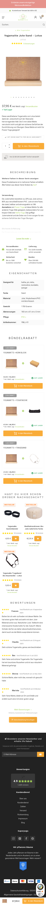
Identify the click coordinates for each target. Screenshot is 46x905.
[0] (40, 17)
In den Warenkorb (30, 146)
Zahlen (23, 806)
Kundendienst (23, 803)
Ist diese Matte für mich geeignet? (24, 137)
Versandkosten (31, 106)
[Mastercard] (23, 881)
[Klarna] (15, 881)
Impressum (23, 819)
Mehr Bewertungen (22, 710)
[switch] (40, 894)
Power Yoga (19, 207)
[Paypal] (7, 881)
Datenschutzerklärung (19, 891)
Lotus (23, 40)
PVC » (23, 317)
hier (34, 185)
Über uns (23, 799)
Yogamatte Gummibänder (12, 527)
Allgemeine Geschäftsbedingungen (18, 895)
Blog (23, 823)
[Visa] (31, 881)
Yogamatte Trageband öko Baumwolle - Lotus (12, 574)
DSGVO (33, 891)
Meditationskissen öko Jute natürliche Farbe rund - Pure (33, 527)
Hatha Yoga (20, 213)
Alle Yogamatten (23, 30)
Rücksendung (23, 815)
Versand (23, 811)
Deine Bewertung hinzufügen (24, 720)
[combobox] (23, 24)
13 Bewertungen (29, 44)
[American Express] (39, 881)
